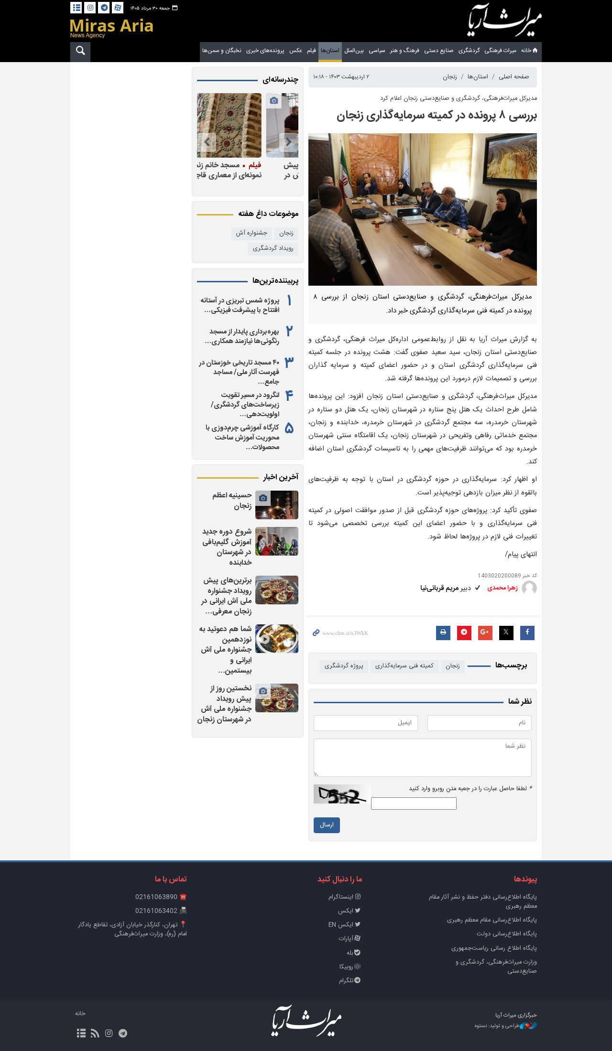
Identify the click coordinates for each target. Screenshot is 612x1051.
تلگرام (346, 981)
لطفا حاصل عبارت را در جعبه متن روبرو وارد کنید (470, 789)
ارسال (327, 825)
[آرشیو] (76, 7)
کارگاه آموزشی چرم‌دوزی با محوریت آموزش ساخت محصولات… (242, 437)
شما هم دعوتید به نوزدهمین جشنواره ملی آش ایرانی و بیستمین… (225, 649)
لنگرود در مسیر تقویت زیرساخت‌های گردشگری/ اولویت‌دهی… (245, 405)
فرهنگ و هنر (404, 50)
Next (206, 142)
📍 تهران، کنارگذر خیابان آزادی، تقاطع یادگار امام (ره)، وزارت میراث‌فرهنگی (132, 929)
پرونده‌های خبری (265, 50)
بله (350, 953)
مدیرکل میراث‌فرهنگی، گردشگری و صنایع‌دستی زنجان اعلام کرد (458, 99)
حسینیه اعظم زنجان (231, 501)
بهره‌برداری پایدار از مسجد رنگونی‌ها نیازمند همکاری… (242, 336)
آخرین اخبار (280, 477)
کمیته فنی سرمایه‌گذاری (404, 666)
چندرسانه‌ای (280, 80)
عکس (295, 50)
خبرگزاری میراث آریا (504, 22)
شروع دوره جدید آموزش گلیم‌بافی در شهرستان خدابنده (226, 547)
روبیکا (346, 967)
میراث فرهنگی (500, 50)
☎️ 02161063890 (161, 897)
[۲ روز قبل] (276, 505)
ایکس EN (340, 925)
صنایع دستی (439, 50)
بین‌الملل (354, 50)
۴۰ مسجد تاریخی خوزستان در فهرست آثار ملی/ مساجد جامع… (239, 372)
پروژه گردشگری (344, 666)
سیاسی (377, 50)
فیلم (311, 50)
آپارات (346, 939)
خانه (526, 50)
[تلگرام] (103, 7)
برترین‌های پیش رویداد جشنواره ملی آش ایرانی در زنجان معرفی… (226, 596)
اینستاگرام (340, 897)
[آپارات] (117, 7)
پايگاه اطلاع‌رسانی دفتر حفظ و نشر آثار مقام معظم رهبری (483, 902)
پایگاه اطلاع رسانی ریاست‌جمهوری (494, 949)
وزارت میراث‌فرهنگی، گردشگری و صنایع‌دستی (496, 966)
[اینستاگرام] (90, 7)
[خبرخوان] (95, 1034)
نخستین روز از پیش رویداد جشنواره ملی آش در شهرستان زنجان (224, 704)
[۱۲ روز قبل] (245, 125)
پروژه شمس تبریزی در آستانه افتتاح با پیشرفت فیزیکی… (240, 305)
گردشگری (469, 50)
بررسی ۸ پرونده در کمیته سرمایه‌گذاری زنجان (437, 115)
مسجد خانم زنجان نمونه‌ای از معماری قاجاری (255, 170)
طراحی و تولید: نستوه (497, 1026)
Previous (288, 142)
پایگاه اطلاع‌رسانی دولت (507, 934)
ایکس (345, 911)
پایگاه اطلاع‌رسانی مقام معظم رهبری (492, 920)
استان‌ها (330, 50)
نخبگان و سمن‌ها (221, 50)
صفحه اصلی (514, 77)
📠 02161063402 (161, 911)
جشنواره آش (251, 233)
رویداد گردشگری (273, 249)
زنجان (450, 77)
